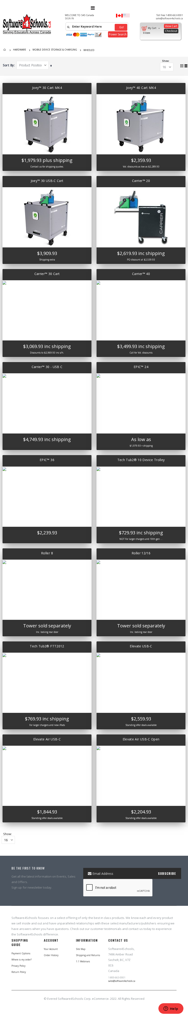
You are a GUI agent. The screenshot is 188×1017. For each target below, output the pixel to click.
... (161, 539)
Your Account (51, 949)
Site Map (80, 949)
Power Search (118, 34)
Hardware (19, 49)
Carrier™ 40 (141, 274)
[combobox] (97, 26)
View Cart (171, 26)
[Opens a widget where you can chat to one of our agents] (170, 1009)
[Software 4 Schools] (28, 24)
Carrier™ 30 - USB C (47, 367)
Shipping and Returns (88, 955)
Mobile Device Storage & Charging (55, 49)
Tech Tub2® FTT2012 (47, 646)
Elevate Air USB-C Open (141, 739)
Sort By (8, 65)
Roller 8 (47, 553)
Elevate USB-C (141, 646)
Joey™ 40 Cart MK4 (141, 87)
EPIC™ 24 (141, 367)
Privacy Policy (18, 965)
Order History (51, 955)
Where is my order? (21, 959)
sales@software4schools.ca (169, 18)
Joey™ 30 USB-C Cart (47, 180)
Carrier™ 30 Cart (47, 274)
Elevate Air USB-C (47, 739)
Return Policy (18, 972)
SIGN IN (69, 18)
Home (5, 50)
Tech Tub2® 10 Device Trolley (141, 460)
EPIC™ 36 (47, 460)
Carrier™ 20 (141, 180)
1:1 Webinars (83, 961)
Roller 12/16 (141, 553)
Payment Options (20, 953)
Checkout (171, 31)
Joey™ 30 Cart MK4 (47, 87)
